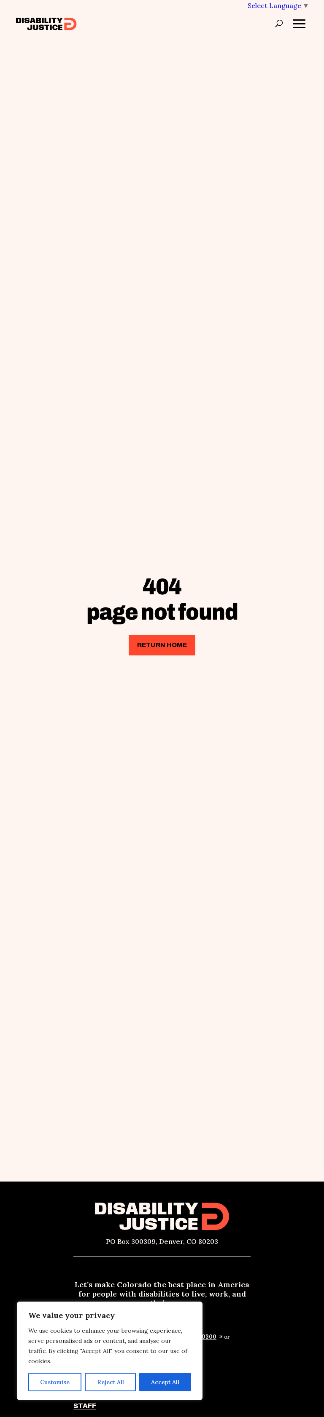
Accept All (165, 1382)
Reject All (110, 1382)
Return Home (162, 645)
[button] (278, 5)
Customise (55, 1382)
